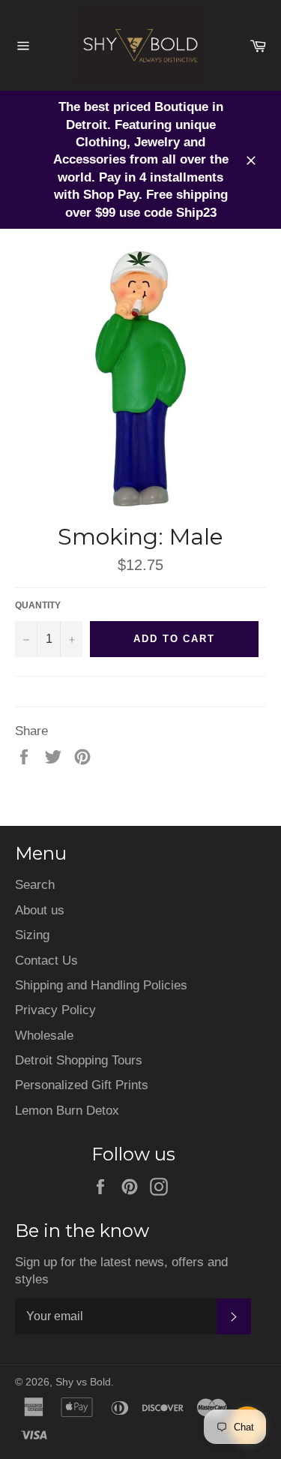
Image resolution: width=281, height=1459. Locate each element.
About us (39, 910)
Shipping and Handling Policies (101, 985)
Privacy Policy (55, 1010)
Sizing (32, 935)
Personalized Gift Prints (81, 1085)
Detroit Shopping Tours (78, 1060)
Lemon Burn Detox (67, 1110)
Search (35, 885)
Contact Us (46, 960)
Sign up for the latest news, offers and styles (121, 1270)
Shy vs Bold (83, 1382)
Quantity (38, 605)
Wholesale (44, 1035)
